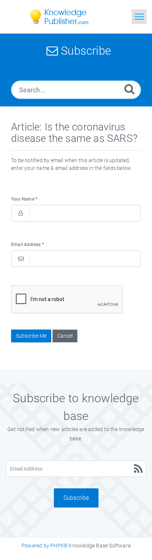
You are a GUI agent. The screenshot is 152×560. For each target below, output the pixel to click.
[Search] (129, 89)
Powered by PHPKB (44, 546)
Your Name (24, 199)
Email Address (27, 244)
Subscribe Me (31, 336)
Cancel (65, 336)
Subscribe (76, 497)
